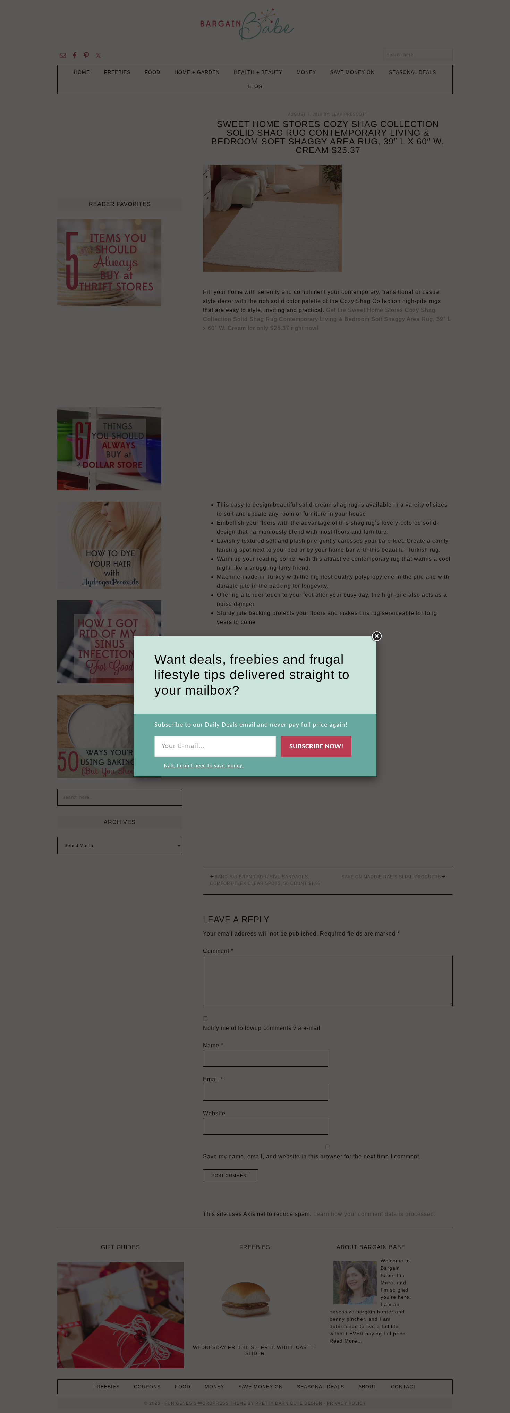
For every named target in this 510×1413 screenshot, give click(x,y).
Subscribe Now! (316, 746)
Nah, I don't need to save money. (204, 766)
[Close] (376, 636)
